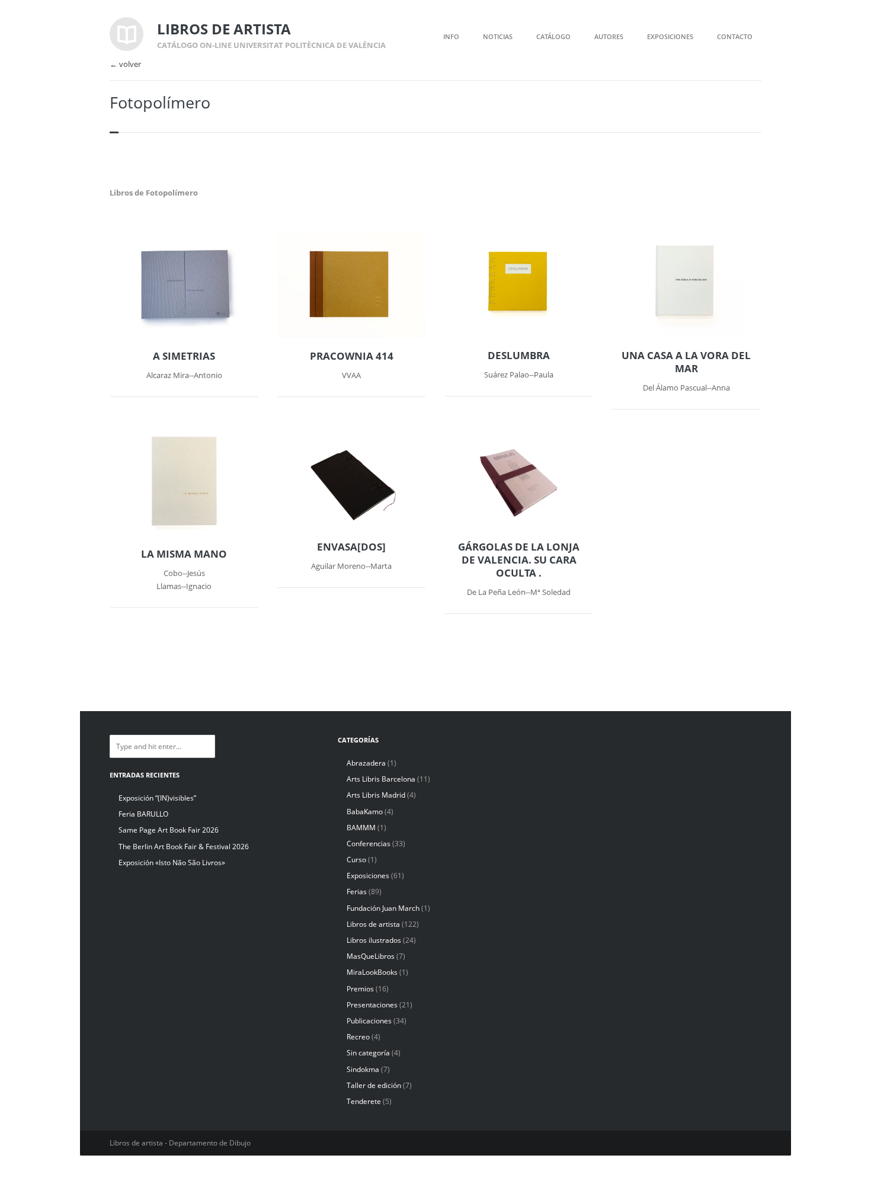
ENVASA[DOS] (351, 546)
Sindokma (363, 1069)
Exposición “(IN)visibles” (157, 798)
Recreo (358, 1037)
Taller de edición (374, 1085)
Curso (356, 860)
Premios (360, 989)
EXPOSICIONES (670, 36)
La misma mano (184, 554)
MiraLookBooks (372, 972)
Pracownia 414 (351, 356)
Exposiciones (368, 876)
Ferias (357, 892)
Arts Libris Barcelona (381, 779)
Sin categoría (368, 1053)
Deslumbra (519, 355)
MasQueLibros (371, 956)
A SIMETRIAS (184, 356)
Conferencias (368, 844)
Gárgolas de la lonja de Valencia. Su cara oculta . (518, 560)
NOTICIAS (498, 36)
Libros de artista (373, 924)
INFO (451, 36)
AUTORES (608, 36)
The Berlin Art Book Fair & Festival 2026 (184, 846)
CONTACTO (734, 36)
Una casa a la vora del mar (686, 362)
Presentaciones (372, 1005)
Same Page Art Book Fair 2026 (169, 830)
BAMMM (361, 828)
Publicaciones (369, 1021)
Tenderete (364, 1101)
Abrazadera (366, 763)
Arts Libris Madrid (376, 795)
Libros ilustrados (374, 940)
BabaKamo (365, 812)
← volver (125, 64)
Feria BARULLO (143, 814)
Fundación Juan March (383, 908)
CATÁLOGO (553, 36)
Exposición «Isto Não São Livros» (172, 862)
